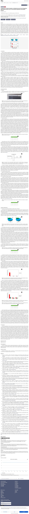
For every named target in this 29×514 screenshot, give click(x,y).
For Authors (16, 482)
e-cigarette (17, 34)
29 (24, 111)
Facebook (16, 492)
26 (24, 86)
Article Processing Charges (4, 482)
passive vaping (16, 35)
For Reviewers (16, 483)
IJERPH (5, 2)
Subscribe (2, 505)
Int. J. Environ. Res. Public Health (5, 478)
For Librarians (16, 485)
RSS (18, 478)
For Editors (16, 484)
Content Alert (21, 478)
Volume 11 (7, 2)
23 (22, 86)
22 (12, 85)
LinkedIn (16, 491)
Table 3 (23, 245)
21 (11, 85)
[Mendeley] (9, 438)
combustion (6, 35)
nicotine (10, 35)
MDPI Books (2, 492)
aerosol (21, 34)
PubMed (4, 356)
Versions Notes (13, 19)
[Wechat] (6, 438)
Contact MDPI (2, 485)
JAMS (1, 496)
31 (13, 231)
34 (1, 311)
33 (27, 233)
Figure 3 (16, 215)
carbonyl (24, 34)
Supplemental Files (9, 198)
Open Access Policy (3, 484)
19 (10, 85)
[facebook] (5, 438)
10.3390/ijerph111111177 (15, 2)
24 (18, 148)
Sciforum (2, 491)
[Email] (1, 438)
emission (12, 35)
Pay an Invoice (2, 483)
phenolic (27, 34)
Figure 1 (19, 168)
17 (17, 68)
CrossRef (27, 355)
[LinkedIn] (4, 438)
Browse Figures (8, 19)
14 (3, 237)
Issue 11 (10, 2)
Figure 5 (3, 280)
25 (23, 86)
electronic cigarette (12, 34)
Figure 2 (6, 152)
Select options (2, 502)
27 (25, 86)
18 (18, 68)
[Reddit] (7, 438)
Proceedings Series (3, 497)
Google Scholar (23, 355)
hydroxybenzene (3, 35)
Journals (2, 2)
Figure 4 (12, 261)
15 (4, 65)
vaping (8, 34)
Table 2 (24, 194)
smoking (5, 34)
